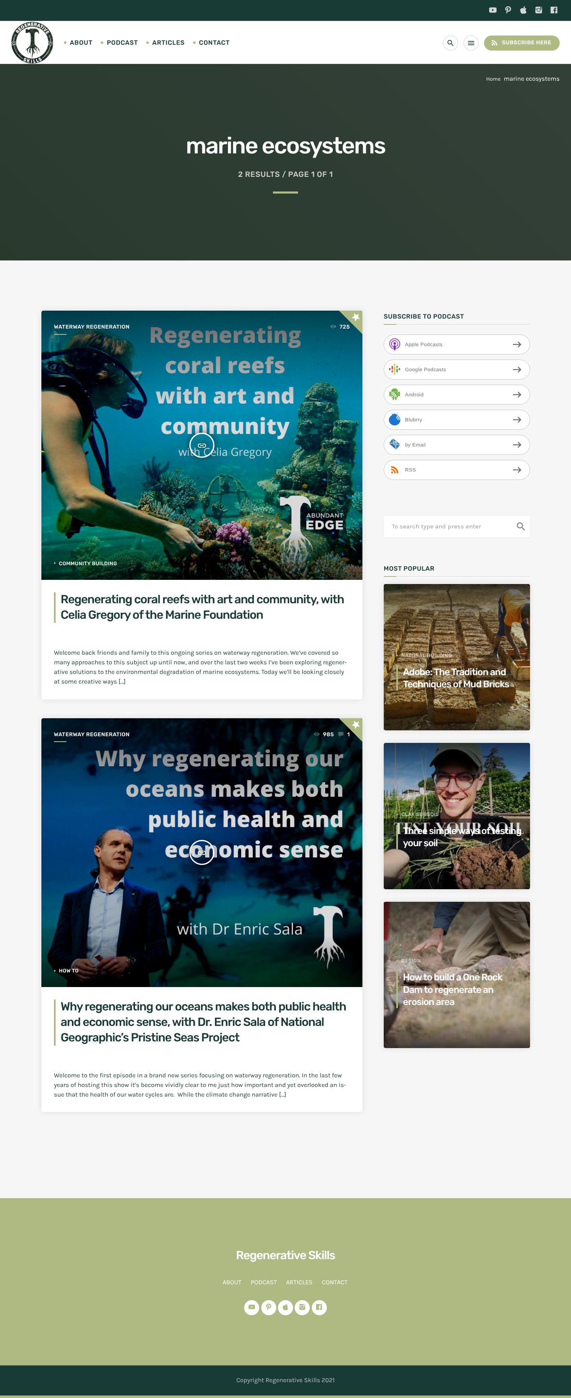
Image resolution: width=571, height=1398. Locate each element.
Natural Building (426, 655)
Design (411, 961)
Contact (214, 42)
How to (69, 971)
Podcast (122, 42)
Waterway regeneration (92, 327)
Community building (88, 563)
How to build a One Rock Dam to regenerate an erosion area (452, 990)
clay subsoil (420, 814)
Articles (168, 42)
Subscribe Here (520, 42)
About (81, 42)
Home (493, 79)
